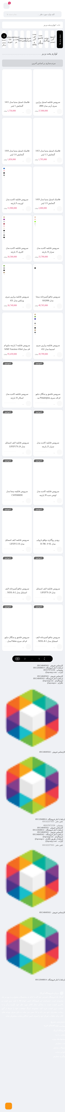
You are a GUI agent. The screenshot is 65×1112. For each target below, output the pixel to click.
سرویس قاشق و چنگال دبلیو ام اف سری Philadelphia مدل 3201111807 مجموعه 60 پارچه (48, 398)
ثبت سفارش (60, 1043)
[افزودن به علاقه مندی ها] (54, 111)
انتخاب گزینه (28, 208)
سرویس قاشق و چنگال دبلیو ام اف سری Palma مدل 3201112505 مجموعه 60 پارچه (17, 641)
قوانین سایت (60, 1052)
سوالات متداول (59, 1048)
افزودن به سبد (59, 111)
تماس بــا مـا (60, 1035)
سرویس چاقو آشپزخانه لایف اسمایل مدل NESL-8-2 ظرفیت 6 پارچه (17, 592)
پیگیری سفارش (59, 1056)
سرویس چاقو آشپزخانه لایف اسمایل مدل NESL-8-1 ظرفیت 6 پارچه (48, 641)
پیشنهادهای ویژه (58, 1039)
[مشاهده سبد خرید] (6, 6)
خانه (58, 25)
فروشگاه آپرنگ (59, 1030)
